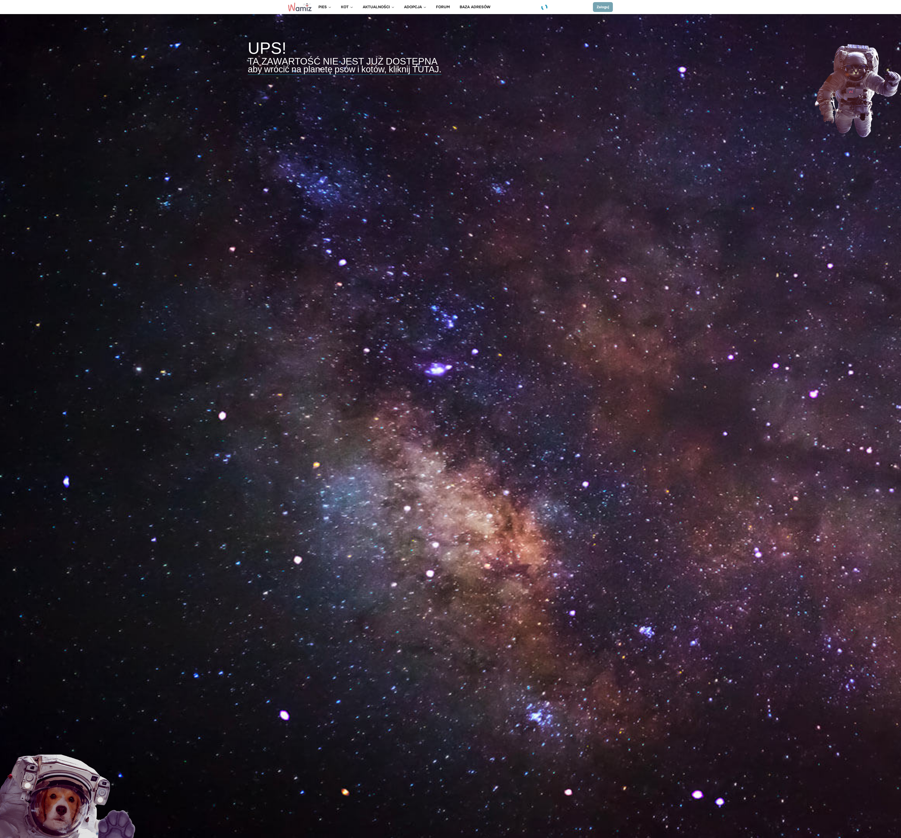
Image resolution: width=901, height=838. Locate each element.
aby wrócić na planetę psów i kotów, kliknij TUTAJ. (345, 69)
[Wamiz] (300, 7)
